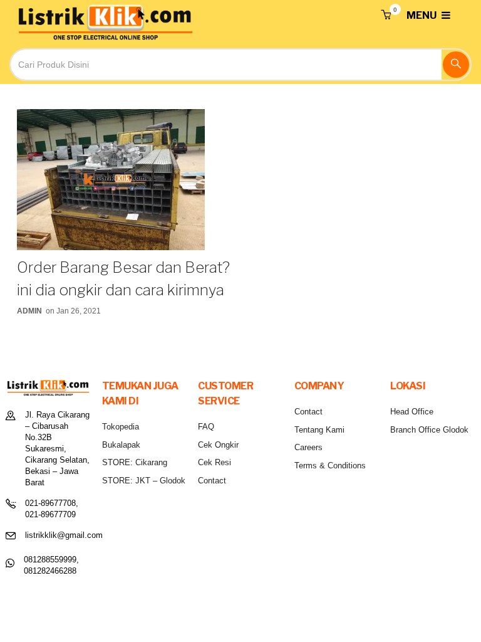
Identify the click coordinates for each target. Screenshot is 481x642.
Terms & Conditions (330, 465)
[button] (386, 16)
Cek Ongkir (218, 445)
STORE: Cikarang (134, 462)
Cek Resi (214, 462)
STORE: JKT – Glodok (143, 480)
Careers (308, 447)
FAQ (206, 426)
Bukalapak (121, 445)
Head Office (411, 411)
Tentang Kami (319, 429)
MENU (422, 15)
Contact (212, 480)
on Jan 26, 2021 (73, 311)
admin (29, 311)
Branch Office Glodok (429, 429)
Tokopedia (120, 426)
